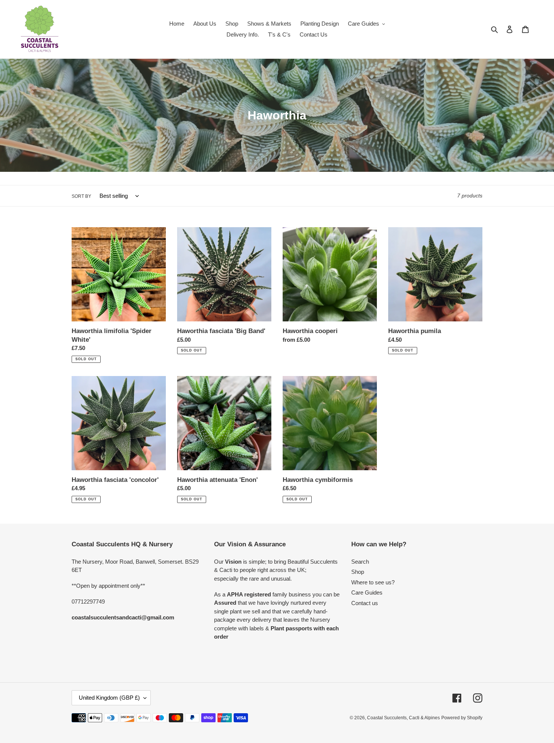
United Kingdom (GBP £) (109, 697)
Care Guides (367, 592)
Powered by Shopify (461, 717)
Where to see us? (373, 582)
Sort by (81, 196)
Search (360, 561)
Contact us (364, 603)
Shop (357, 572)
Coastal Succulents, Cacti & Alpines (403, 717)
